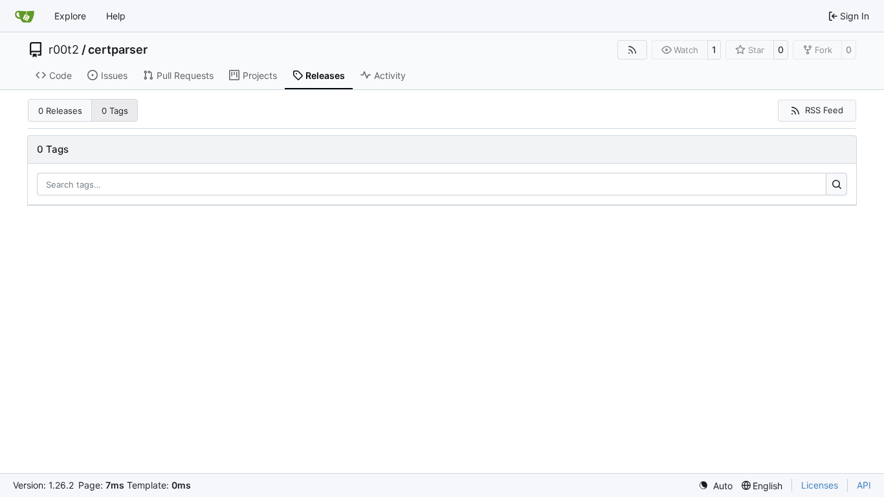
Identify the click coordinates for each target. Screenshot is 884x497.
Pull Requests (185, 75)
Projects (260, 75)
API (864, 485)
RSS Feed (824, 110)
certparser (118, 49)
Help (116, 15)
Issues (114, 75)
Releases (325, 75)
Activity (390, 75)
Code (60, 75)
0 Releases (60, 110)
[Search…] (836, 184)
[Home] (24, 16)
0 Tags (115, 110)
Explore (70, 15)
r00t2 (64, 49)
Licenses (819, 485)
